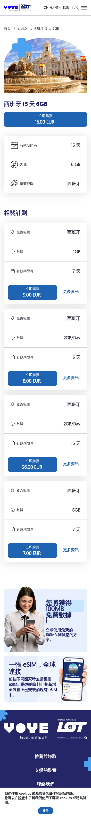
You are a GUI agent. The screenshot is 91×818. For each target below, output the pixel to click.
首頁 (7, 28)
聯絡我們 (45, 784)
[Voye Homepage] (17, 8)
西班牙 (23, 28)
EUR (66, 7)
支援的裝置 (46, 770)
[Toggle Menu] (84, 7)
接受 (46, 811)
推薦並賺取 (46, 756)
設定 (21, 798)
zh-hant (51, 7)
